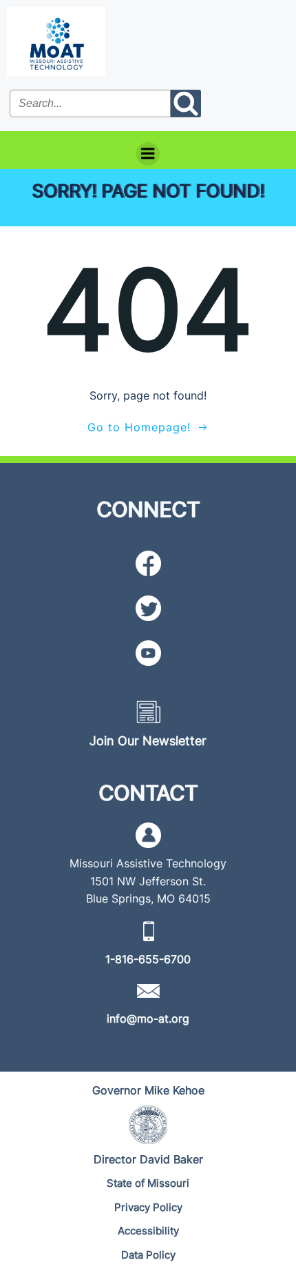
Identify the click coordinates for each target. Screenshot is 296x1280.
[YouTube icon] (148, 653)
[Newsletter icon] (148, 712)
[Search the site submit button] (186, 103)
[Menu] (148, 154)
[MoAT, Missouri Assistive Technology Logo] (56, 41)
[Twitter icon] (148, 608)
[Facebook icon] (148, 563)
